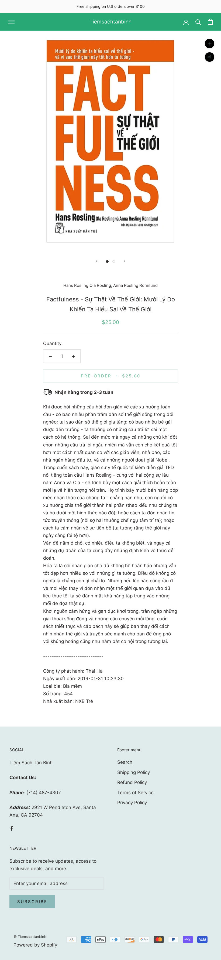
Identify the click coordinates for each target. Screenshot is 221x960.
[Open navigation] (11, 21)
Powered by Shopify (35, 945)
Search (124, 762)
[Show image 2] (113, 261)
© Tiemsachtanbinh (29, 936)
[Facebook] (11, 828)
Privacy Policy (132, 802)
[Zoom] (209, 43)
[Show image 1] (107, 261)
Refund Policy (132, 782)
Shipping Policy (133, 772)
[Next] (124, 261)
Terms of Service (135, 792)
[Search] (198, 22)
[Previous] (97, 261)
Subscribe (32, 901)
